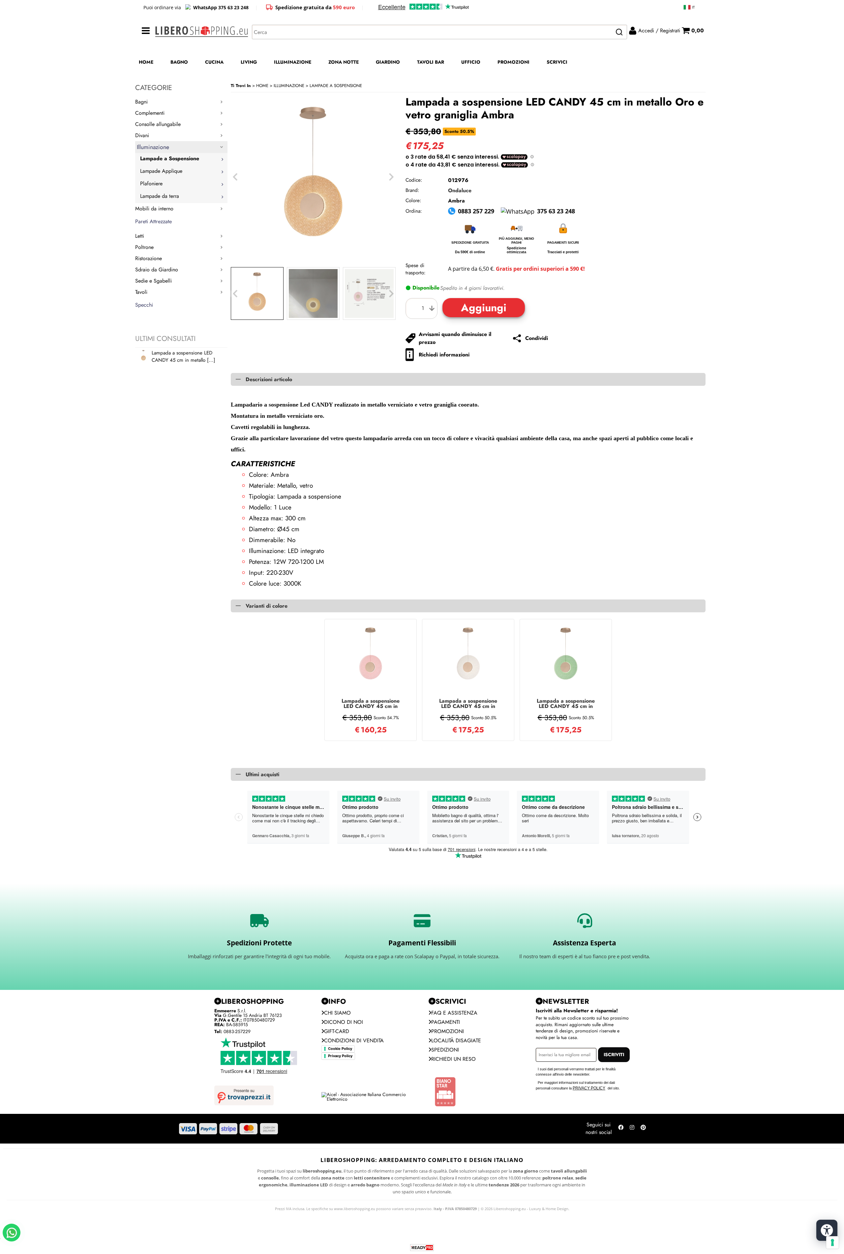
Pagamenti (445, 1022)
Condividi (536, 338)
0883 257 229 (476, 211)
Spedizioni (445, 1050)
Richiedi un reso (453, 1059)
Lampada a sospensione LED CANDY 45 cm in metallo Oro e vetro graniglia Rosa (371, 703)
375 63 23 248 (556, 211)
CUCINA (214, 62)
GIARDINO (388, 62)
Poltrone (144, 247)
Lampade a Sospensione (169, 158)
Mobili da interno (154, 208)
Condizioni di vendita (354, 1040)
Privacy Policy (340, 1056)
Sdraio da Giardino (156, 269)
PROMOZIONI (513, 62)
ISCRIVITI (614, 1054)
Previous (235, 294)
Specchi (144, 305)
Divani (142, 135)
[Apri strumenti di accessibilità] (826, 1230)
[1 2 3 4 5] (423, 308)
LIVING (249, 62)
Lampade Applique (161, 171)
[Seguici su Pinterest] (643, 1129)
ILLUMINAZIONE (292, 62)
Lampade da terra (159, 196)
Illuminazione (153, 147)
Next (391, 294)
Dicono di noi (343, 1022)
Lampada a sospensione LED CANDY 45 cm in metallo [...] (183, 356)
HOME (146, 62)
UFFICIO (470, 62)
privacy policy (589, 1088)
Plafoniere (151, 183)
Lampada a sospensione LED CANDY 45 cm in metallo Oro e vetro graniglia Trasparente (468, 703)
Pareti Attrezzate (153, 221)
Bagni (141, 102)
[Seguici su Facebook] (621, 1129)
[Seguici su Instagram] (632, 1129)
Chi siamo (337, 1013)
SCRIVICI (557, 62)
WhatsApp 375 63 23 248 (221, 7)
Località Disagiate (456, 1040)
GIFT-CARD (336, 1031)
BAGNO (179, 62)
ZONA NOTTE (343, 62)
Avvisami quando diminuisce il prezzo (455, 338)
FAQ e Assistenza (454, 1013)
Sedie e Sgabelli (153, 281)
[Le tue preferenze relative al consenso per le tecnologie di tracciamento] (832, 1242)
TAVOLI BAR (430, 62)
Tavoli (141, 292)
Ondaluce (459, 190)
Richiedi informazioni (444, 354)
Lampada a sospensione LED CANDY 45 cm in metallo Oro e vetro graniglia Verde (566, 703)
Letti (139, 236)
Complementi (150, 113)
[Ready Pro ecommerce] (422, 1247)
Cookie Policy (340, 1048)
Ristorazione (148, 258)
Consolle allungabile (158, 124)
